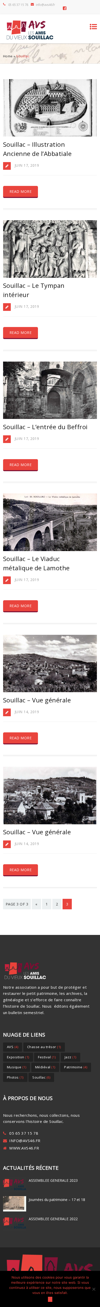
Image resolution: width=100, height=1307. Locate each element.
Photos (15, 1077)
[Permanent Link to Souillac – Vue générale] (50, 690)
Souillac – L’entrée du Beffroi (45, 427)
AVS (12, 1047)
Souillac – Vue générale (37, 700)
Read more (20, 191)
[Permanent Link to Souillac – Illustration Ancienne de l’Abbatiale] (50, 135)
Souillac (41, 1077)
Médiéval (45, 1067)
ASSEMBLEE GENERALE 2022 (53, 1218)
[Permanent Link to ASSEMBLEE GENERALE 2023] (14, 1192)
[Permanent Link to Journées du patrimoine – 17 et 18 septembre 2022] (14, 1211)
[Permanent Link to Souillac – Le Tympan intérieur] (50, 276)
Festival (47, 1057)
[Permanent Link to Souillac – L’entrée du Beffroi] (50, 417)
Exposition (18, 1057)
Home (8, 56)
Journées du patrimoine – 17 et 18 (57, 1199)
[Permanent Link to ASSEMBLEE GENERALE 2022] (14, 1230)
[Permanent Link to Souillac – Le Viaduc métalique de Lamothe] (50, 549)
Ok (50, 1299)
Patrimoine (75, 1067)
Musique (16, 1067)
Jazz (70, 1057)
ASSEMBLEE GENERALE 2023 (53, 1180)
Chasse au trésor (44, 1047)
